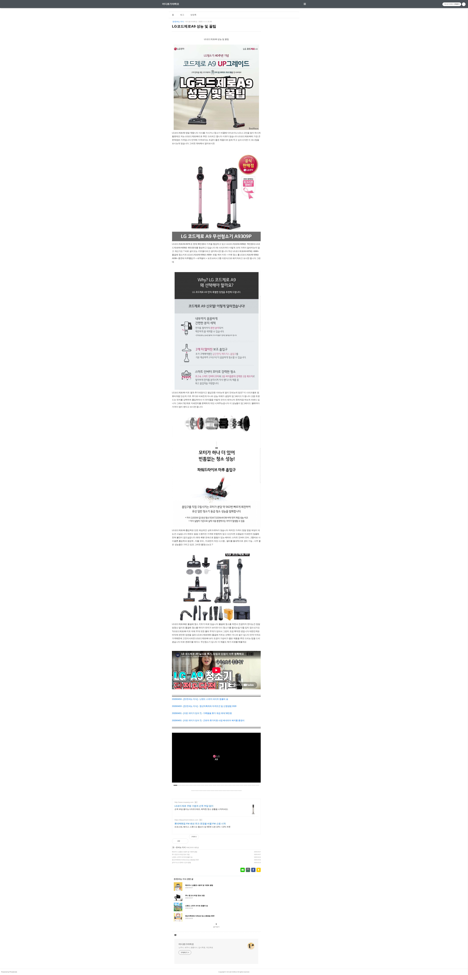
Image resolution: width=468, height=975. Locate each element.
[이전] (175, 758)
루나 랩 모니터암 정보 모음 (181, 854)
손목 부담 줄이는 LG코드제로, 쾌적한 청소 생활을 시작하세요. (201, 809)
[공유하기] (184, 841)
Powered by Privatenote (9, 972)
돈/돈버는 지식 (178, 22)
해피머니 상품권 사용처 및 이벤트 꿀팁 (184, 852)
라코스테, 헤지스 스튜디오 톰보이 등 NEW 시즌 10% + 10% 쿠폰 (202, 827)
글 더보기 (216, 927)
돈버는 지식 (181, 847)
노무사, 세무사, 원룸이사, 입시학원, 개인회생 (196, 947)
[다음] (257, 758)
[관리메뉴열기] (464, 4)
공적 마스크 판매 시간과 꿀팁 (181, 862)
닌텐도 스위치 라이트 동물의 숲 (182, 857)
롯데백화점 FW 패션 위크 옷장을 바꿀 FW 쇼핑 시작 (200, 823)
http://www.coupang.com (184, 802)
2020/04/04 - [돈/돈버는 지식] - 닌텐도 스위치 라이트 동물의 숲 (200, 699)
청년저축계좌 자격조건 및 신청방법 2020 (185, 860)
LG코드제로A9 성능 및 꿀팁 (194, 26)
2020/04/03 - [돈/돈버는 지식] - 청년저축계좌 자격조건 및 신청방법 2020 (204, 706)
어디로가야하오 (170, 4)
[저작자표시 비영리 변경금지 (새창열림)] (257, 838)
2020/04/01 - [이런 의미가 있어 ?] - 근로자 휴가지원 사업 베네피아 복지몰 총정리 (208, 720)
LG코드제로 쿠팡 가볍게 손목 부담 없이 (194, 806)
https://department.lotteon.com (186, 820)
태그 (182, 15)
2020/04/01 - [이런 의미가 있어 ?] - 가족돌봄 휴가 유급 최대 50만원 (202, 713)
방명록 (193, 15)
